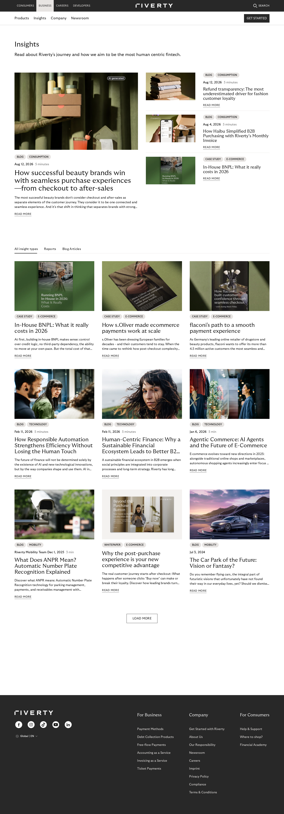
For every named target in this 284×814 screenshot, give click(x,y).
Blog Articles (71, 249)
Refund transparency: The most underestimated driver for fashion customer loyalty (235, 94)
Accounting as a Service (154, 752)
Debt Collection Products (155, 737)
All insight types (26, 249)
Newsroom (80, 18)
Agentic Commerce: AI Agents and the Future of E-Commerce (228, 442)
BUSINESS (45, 5)
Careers (194, 760)
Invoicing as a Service (152, 760)
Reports (50, 249)
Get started (257, 18)
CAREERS (62, 5)
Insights (40, 18)
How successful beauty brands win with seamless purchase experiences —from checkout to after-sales (72, 180)
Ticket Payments (149, 768)
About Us (196, 737)
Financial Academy (253, 744)
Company (58, 18)
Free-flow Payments (151, 744)
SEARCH (264, 5)
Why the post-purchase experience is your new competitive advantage (131, 559)
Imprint (194, 768)
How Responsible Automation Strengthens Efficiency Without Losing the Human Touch (53, 445)
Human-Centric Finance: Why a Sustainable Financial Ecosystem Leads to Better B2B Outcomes (141, 446)
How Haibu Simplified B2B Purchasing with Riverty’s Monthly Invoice (236, 136)
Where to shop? (251, 737)
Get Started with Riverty (206, 729)
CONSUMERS (25, 5)
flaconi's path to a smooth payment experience (222, 328)
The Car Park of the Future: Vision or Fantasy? (223, 563)
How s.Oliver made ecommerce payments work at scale (140, 328)
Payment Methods (150, 729)
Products (21, 18)
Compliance (197, 784)
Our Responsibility (202, 744)
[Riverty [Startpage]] (153, 6)
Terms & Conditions (203, 792)
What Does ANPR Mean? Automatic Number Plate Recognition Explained (45, 566)
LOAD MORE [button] (142, 618)
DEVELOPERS (81, 5)
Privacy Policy (199, 776)
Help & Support (251, 729)
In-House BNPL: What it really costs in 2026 (232, 169)
